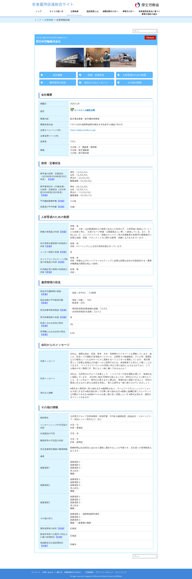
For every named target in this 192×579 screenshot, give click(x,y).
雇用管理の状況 (57, 82)
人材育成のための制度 (134, 74)
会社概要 (57, 74)
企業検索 (74, 11)
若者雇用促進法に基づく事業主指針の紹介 (149, 12)
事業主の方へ (128, 11)
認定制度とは (92, 11)
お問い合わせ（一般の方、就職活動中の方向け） (62, 572)
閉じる (136, 31)
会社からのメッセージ (96, 82)
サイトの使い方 (56, 11)
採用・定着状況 (96, 74)
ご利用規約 (89, 572)
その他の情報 (134, 82)
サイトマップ (120, 572)
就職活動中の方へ (110, 11)
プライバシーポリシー (104, 572)
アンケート (35, 572)
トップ (39, 11)
